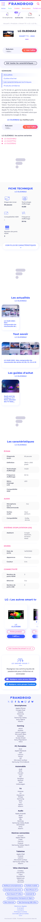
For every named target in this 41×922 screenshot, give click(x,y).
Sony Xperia (20, 719)
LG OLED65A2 (13, 120)
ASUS (21, 729)
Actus (3, 8)
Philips (20, 797)
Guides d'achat (10, 78)
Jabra (20, 817)
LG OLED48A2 (10, 139)
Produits (14, 23)
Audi (20, 769)
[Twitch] (25, 701)
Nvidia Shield (20, 738)
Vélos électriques (20, 868)
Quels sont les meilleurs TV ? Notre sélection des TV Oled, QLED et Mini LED (10, 399)
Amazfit (20, 836)
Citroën (20, 773)
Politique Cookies (20, 912)
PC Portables (20, 746)
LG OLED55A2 (10, 143)
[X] (8, 701)
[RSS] (19, 701)
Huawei (20, 712)
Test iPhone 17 (31, 890)
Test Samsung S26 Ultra (28, 902)
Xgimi (20, 804)
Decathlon (20, 873)
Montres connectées (20, 833)
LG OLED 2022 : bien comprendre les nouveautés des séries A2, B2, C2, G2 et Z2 (10, 323)
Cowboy (21, 871)
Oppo (21, 716)
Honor (20, 756)
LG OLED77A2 (10, 141)
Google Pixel (20, 710)
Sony (20, 801)
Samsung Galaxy (20, 718)
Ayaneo (20, 730)
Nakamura (20, 878)
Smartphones (20, 706)
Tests (10, 8)
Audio (20, 811)
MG (20, 777)
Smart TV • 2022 (27, 36)
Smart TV (22, 23)
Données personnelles (20, 914)
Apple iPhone (20, 708)
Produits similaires (12, 86)
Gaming (20, 726)
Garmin (20, 841)
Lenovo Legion (20, 732)
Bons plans (26, 8)
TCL (20, 802)
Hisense (20, 791)
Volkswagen (20, 784)
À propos (20, 908)
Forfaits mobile (31, 886)
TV (20, 789)
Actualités (8, 75)
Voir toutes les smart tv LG (19, 648)
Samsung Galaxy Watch (20, 845)
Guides (17, 8)
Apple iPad (20, 854)
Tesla (20, 782)
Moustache (21, 876)
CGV (20, 915)
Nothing (20, 821)
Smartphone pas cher (12, 890)
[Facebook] (15, 701)
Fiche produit (16, 632)
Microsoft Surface (20, 760)
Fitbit (20, 839)
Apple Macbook (20, 751)
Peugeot (20, 778)
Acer (20, 749)
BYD (20, 771)
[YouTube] (22, 701)
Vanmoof (20, 882)
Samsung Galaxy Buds (20, 823)
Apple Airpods (20, 813)
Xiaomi (20, 721)
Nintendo (20, 736)
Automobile (20, 766)
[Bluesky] (32, 701)
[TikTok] (29, 701)
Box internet (9, 902)
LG (29, 23)
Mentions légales (20, 906)
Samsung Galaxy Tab (20, 862)
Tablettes (20, 851)
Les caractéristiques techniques (17, 82)
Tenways (20, 880)
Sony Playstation (20, 740)
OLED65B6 (16, 627)
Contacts (20, 910)
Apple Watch (20, 838)
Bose (20, 815)
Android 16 (30, 894)
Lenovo (20, 754)
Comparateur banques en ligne (20, 898)
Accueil (6, 23)
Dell (20, 753)
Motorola (20, 714)
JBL (20, 819)
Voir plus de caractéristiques (20, 245)
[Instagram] (12, 701)
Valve (20, 742)
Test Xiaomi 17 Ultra (14, 894)
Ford (20, 775)
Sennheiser (21, 825)
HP (20, 758)
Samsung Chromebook (20, 762)
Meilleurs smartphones (12, 886)
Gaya (20, 874)
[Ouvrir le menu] (3, 4)
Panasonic (20, 795)
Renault (20, 780)
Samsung (20, 799)
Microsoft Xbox (20, 734)
